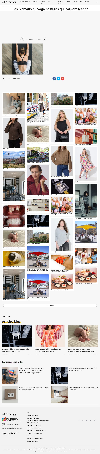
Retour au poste (13, 78)
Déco (49, 1)
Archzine (9, 2)
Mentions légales (32, 441)
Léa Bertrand (10, 354)
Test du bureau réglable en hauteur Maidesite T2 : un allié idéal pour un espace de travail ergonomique (31, 370)
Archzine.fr (10, 414)
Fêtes (68, 1)
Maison (27, 1)
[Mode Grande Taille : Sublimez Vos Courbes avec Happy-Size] (50, 336)
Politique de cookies (33, 428)
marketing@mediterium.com (13, 432)
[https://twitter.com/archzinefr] (91, 420)
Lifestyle (75, 1)
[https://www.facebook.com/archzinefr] (79, 420)
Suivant (39, 39)
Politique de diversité (34, 425)
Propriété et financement (35, 438)
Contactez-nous (32, 436)
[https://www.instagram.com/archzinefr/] (83, 420)
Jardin (21, 1)
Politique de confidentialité (36, 430)
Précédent (28, 39)
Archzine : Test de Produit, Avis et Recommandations (38, 421)
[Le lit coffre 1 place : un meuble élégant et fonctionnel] (59, 394)
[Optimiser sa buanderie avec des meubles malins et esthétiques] (10, 394)
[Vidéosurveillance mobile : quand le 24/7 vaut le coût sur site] (17, 336)
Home (3, 6)
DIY (54, 1)
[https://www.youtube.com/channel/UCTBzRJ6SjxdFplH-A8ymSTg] (87, 420)
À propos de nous (32, 415)
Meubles (34, 1)
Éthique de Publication (34, 433)
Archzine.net (84, 1)
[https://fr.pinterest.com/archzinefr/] (95, 420)
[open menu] (96, 2)
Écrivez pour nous (33, 418)
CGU (28, 412)
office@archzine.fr (6, 434)
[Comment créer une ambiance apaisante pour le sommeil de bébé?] (83, 336)
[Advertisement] (50, 24)
